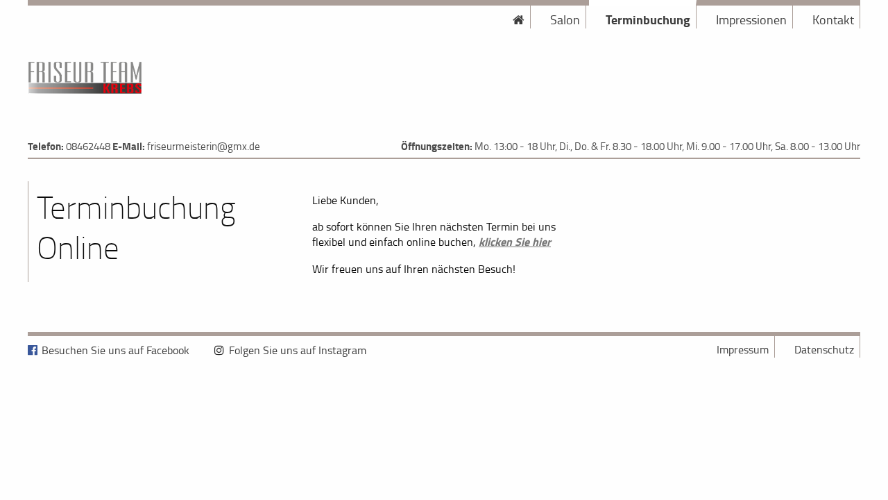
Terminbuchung (648, 19)
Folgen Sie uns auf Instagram (297, 350)
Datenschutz (824, 349)
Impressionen (751, 19)
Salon (565, 19)
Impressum (743, 349)
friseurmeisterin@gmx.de (203, 146)
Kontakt (833, 19)
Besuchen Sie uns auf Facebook (115, 350)
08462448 (88, 146)
